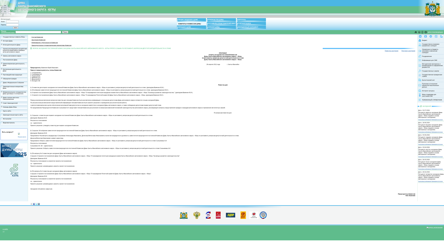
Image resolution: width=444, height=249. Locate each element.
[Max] (436, 36)
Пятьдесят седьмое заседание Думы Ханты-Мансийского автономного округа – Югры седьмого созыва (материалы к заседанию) (430, 139)
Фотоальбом (7, 119)
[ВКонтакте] (39, 204)
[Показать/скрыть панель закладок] (31, 204)
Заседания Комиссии (38, 40)
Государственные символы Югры (14, 37)
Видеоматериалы (9, 123)
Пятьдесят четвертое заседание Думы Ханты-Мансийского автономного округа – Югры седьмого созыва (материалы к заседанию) (431, 176)
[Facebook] (34, 204)
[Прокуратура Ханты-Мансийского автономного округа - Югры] (197, 218)
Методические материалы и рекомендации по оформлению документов (432, 65)
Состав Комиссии (37, 37)
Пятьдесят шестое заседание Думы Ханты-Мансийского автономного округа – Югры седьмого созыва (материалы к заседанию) (430, 152)
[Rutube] (441, 36)
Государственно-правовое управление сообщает (430, 45)
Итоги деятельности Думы (11, 45)
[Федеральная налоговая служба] (263, 218)
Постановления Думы (10, 60)
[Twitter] (36, 204)
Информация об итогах (437, 119)
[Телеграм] (431, 36)
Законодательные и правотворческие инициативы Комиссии (51, 45)
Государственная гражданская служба (432, 75)
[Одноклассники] (425, 36)
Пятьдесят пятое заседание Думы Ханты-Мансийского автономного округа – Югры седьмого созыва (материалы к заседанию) (429, 164)
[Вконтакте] (420, 36)
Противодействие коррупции (12, 75)
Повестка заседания (391, 51)
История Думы (8, 41)
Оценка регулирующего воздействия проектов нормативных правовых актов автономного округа (15, 50)
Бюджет (424, 40)
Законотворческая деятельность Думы (14, 64)
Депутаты (242, 20)
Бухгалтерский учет (428, 80)
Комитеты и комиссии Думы (189, 24)
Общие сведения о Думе (188, 20)
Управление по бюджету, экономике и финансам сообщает (430, 51)
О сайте (5, 229)
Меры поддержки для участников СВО (429, 95)
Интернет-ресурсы (428, 91)
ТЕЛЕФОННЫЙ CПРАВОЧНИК (432, 100)
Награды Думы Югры (10, 107)
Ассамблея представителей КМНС (222, 23)
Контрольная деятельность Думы (12, 70)
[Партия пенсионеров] (254, 215)
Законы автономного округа (12, 56)
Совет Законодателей (10, 103)
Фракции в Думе (184, 27)
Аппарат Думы (214, 27)
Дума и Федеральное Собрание (13, 82)
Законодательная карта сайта (13, 115)
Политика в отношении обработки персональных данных (430, 85)
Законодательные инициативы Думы (13, 87)
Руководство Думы (216, 20)
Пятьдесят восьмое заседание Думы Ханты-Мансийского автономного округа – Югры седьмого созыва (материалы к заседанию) (430, 127)
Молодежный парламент (248, 27)
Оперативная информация (424, 119)
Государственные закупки (430, 71)
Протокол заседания (408, 51)
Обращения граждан (10, 79)
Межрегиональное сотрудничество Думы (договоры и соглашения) (14, 93)
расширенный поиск (8, 32)
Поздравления (427, 56)
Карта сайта (7, 111)
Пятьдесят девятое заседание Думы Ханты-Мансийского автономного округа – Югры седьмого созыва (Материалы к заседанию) (430, 115)
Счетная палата (244, 23)
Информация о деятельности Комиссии (45, 42)
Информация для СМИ (429, 60)
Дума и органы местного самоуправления (11, 98)
